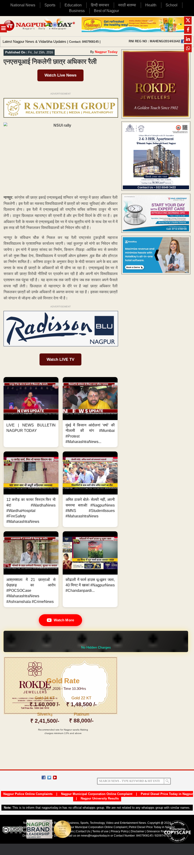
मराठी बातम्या (127, 5)
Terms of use (100, 831)
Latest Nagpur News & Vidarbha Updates (34, 41)
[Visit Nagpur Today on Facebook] (183, 41)
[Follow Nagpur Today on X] (49, 777)
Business (77, 11)
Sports (49, 5)
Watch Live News (60, 75)
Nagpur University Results (100, 798)
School (171, 5)
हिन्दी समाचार (100, 5)
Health (150, 5)
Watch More (64, 620)
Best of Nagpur (106, 11)
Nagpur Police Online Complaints (28, 794)
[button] (31, 412)
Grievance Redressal (160, 831)
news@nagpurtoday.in (95, 835)
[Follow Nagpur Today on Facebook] (43, 777)
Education (73, 5)
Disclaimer (138, 831)
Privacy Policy (120, 831)
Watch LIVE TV (60, 359)
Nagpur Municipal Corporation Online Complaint (96, 794)
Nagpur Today (106, 52)
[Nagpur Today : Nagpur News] (40, 26)
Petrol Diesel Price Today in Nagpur (167, 794)
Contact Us (83, 831)
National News (22, 5)
